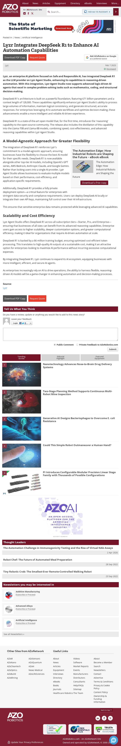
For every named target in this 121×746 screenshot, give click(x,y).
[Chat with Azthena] (113, 740)
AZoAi (31, 666)
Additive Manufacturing (28, 591)
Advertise (98, 677)
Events (76, 670)
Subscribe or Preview (25, 594)
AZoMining (12, 677)
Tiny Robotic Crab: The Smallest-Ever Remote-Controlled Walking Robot (47, 571)
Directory (57, 677)
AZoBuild (11, 674)
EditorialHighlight (60, 357)
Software (77, 662)
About (56, 658)
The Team (78, 693)
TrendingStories (21, 357)
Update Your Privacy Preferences (26, 742)
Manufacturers (80, 674)
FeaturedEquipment (99, 357)
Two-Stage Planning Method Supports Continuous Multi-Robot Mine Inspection (77, 392)
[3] (21, 428)
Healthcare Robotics (63, 693)
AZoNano (11, 662)
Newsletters (100, 670)
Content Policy (101, 692)
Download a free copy (94, 182)
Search (97, 666)
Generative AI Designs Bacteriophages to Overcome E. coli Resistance (79, 419)
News (17, 37)
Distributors (79, 677)
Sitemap (77, 689)
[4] (21, 455)
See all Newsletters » (14, 634)
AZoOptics (12, 670)
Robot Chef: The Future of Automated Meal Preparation (37, 559)
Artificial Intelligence (32, 37)
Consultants (79, 681)
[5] (21, 482)
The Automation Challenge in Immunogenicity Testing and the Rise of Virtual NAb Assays (58, 548)
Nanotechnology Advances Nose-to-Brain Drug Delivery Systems (77, 365)
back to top (105, 710)
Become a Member (103, 662)
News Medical (35, 670)
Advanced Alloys (24, 605)
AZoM (10, 658)
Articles (56, 666)
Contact (97, 674)
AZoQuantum (35, 662)
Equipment (58, 670)
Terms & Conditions (103, 681)
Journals (57, 689)
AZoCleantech (14, 666)
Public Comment (65, 344)
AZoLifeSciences (36, 674)
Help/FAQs (78, 685)
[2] (21, 401)
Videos (76, 658)
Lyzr (7, 65)
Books (56, 685)
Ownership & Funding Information (100, 699)
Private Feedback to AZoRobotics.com (98, 344)
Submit (112, 349)
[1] (21, 374)
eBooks (56, 681)
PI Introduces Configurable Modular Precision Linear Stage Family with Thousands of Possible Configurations (79, 473)
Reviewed (111, 69)
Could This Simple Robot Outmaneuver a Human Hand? (77, 445)
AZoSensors (34, 658)
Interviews (58, 674)
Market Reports (81, 666)
